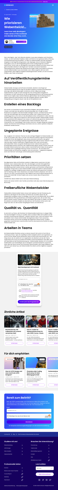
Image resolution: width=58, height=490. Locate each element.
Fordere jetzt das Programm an (29, 302)
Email (9, 407)
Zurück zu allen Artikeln (12, 9)
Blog (14, 434)
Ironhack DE (7, 434)
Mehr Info (45, 1)
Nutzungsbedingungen (22, 485)
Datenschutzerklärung (9, 485)
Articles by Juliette (21, 41)
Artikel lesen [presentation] (14, 343)
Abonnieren (29, 422)
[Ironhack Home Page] (9, 5)
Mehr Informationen (45, 474)
